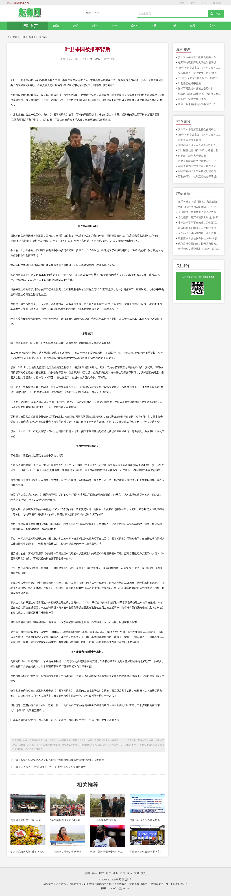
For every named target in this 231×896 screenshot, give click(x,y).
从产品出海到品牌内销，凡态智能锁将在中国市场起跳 (199, 233)
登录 (88, 13)
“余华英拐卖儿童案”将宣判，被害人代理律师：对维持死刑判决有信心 (67, 820)
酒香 (153, 25)
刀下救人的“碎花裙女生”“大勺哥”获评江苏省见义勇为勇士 (199, 78)
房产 (114, 25)
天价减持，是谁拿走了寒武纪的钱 (197, 212)
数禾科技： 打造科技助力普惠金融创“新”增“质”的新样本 (199, 201)
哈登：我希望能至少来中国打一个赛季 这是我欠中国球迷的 (107, 851)
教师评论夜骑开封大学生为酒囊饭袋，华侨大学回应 (199, 62)
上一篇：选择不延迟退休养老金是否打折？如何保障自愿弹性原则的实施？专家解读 (57, 760)
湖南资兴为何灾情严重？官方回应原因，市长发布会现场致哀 (147, 851)
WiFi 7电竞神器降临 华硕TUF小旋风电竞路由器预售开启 (199, 207)
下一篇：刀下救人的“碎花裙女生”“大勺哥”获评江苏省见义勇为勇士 (48, 767)
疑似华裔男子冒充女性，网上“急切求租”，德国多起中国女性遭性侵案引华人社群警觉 (199, 73)
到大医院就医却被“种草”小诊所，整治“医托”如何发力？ (27, 851)
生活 (173, 25)
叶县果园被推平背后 (107, 820)
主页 (23, 37)
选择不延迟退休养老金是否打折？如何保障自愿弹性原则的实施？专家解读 (147, 820)
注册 (97, 13)
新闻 (182, 3)
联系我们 (217, 3)
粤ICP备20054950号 (177, 884)
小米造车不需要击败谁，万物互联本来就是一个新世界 (199, 222)
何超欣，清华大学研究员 (68, 851)
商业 (134, 25)
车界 (193, 25)
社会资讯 (41, 37)
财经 (193, 3)
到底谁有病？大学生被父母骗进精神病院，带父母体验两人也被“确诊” (199, 171)
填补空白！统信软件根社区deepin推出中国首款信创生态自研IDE (199, 238)
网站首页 (30, 26)
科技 (204, 3)
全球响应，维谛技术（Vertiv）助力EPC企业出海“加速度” (199, 248)
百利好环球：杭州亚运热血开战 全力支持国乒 (199, 176)
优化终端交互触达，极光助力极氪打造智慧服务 (199, 243)
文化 (212, 25)
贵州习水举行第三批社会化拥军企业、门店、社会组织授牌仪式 (27, 820)
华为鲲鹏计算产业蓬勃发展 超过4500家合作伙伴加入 (199, 217)
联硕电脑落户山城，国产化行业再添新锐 (199, 228)
